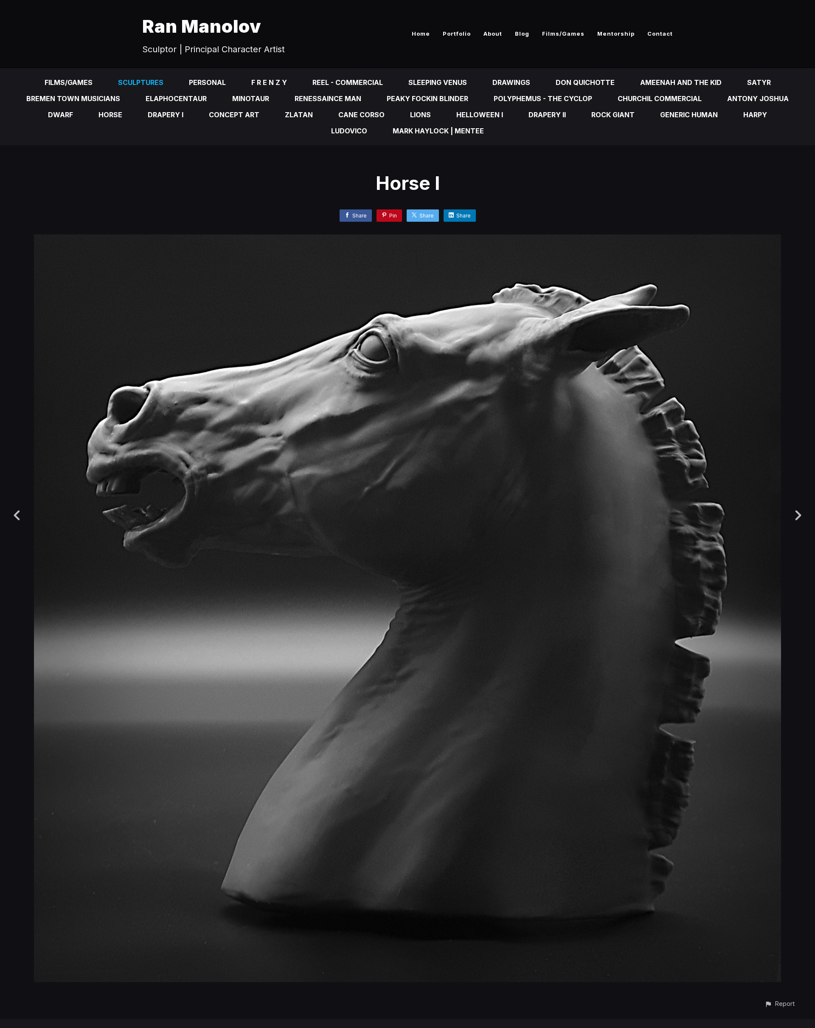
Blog (522, 33)
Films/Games (563, 33)
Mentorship (616, 33)
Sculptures (140, 82)
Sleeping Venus (437, 82)
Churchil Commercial (660, 98)
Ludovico (349, 131)
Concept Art (234, 114)
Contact (660, 33)
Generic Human (689, 114)
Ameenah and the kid (681, 82)
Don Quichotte (585, 82)
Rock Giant (613, 114)
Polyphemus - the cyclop (543, 98)
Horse (110, 114)
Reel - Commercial (347, 82)
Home (421, 33)
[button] (779, 1003)
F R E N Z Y (269, 82)
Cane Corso (361, 114)
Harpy (755, 114)
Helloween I (479, 114)
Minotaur (250, 98)
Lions (420, 114)
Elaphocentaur (176, 98)
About (492, 33)
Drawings (511, 82)
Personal (207, 82)
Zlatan (299, 114)
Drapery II (547, 114)
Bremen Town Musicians (73, 98)
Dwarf (60, 114)
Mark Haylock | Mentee (438, 131)
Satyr (759, 82)
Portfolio (457, 33)
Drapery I (165, 114)
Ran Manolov (201, 26)
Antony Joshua (758, 98)
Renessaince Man (328, 98)
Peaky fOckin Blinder (427, 98)
